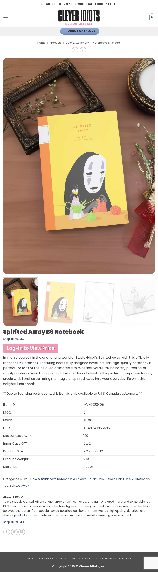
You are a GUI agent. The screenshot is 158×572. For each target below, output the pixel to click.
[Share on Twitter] (14, 532)
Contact (63, 558)
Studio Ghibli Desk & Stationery (128, 479)
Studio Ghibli (96, 479)
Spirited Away (19, 486)
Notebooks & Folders (107, 42)
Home (41, 42)
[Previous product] (83, 50)
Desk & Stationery (77, 42)
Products (56, 42)
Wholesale (46, 558)
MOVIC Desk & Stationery (38, 479)
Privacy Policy (83, 558)
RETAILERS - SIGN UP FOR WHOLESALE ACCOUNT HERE (79, 4)
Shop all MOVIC (13, 339)
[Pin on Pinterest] (21, 532)
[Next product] (75, 50)
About (31, 558)
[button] (5, 17)
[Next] (148, 301)
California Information (113, 558)
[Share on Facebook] (6, 532)
